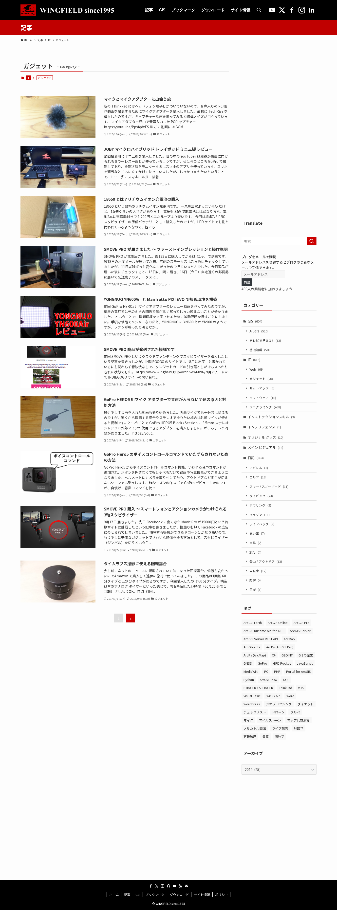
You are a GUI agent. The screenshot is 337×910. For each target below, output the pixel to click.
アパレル (258, 467)
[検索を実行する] (312, 241)
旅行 (255, 552)
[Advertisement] (279, 134)
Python (248, 679)
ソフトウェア (262, 397)
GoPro (262, 663)
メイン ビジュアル (265, 447)
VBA (301, 687)
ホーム (114, 894)
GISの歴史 (306, 655)
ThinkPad (285, 687)
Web (256, 369)
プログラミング (265, 407)
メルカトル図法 (254, 728)
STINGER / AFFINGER (258, 687)
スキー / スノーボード (268, 486)
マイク (248, 720)
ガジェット (261, 378)
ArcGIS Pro (301, 622)
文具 (255, 542)
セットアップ (261, 388)
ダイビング (261, 495)
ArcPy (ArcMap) (254, 655)
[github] (168, 886)
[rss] (180, 886)
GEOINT (287, 655)
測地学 (279, 736)
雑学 (255, 580)
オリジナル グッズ (265, 437)
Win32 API (273, 695)
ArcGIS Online (278, 622)
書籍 (265, 736)
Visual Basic (252, 695)
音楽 (255, 589)
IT (28, 78)
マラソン (259, 514)
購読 (246, 282)
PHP (277, 671)
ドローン (278, 712)
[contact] (186, 886)
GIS (255, 321)
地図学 (298, 728)
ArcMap (289, 639)
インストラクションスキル (271, 416)
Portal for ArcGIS (298, 671)
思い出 (257, 533)
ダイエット (306, 704)
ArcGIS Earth (252, 622)
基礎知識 (259, 349)
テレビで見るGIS (265, 340)
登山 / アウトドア (265, 561)
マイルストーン (270, 720)
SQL (286, 679)
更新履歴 (249, 736)
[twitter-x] (156, 886)
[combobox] (279, 241)
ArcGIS (258, 331)
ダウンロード (179, 894)
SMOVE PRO (268, 679)
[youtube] (174, 886)
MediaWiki (250, 671)
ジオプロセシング (279, 704)
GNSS (247, 663)
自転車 (257, 570)
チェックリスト (254, 712)
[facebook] (151, 886)
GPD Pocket (282, 663)
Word (290, 695)
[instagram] (162, 886)
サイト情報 (202, 894)
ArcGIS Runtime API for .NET (263, 630)
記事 (127, 894)
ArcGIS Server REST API (260, 639)
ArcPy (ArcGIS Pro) (279, 647)
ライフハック (261, 524)
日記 (256, 457)
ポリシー (221, 894)
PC (266, 671)
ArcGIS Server (300, 630)
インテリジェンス (264, 426)
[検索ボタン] (258, 10)
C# (274, 655)
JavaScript (305, 663)
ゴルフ (257, 477)
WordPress (251, 704)
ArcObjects (251, 647)
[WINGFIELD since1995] (69, 10)
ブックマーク (155, 894)
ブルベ (295, 712)
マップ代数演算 (298, 720)
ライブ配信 (280, 728)
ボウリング (260, 505)
